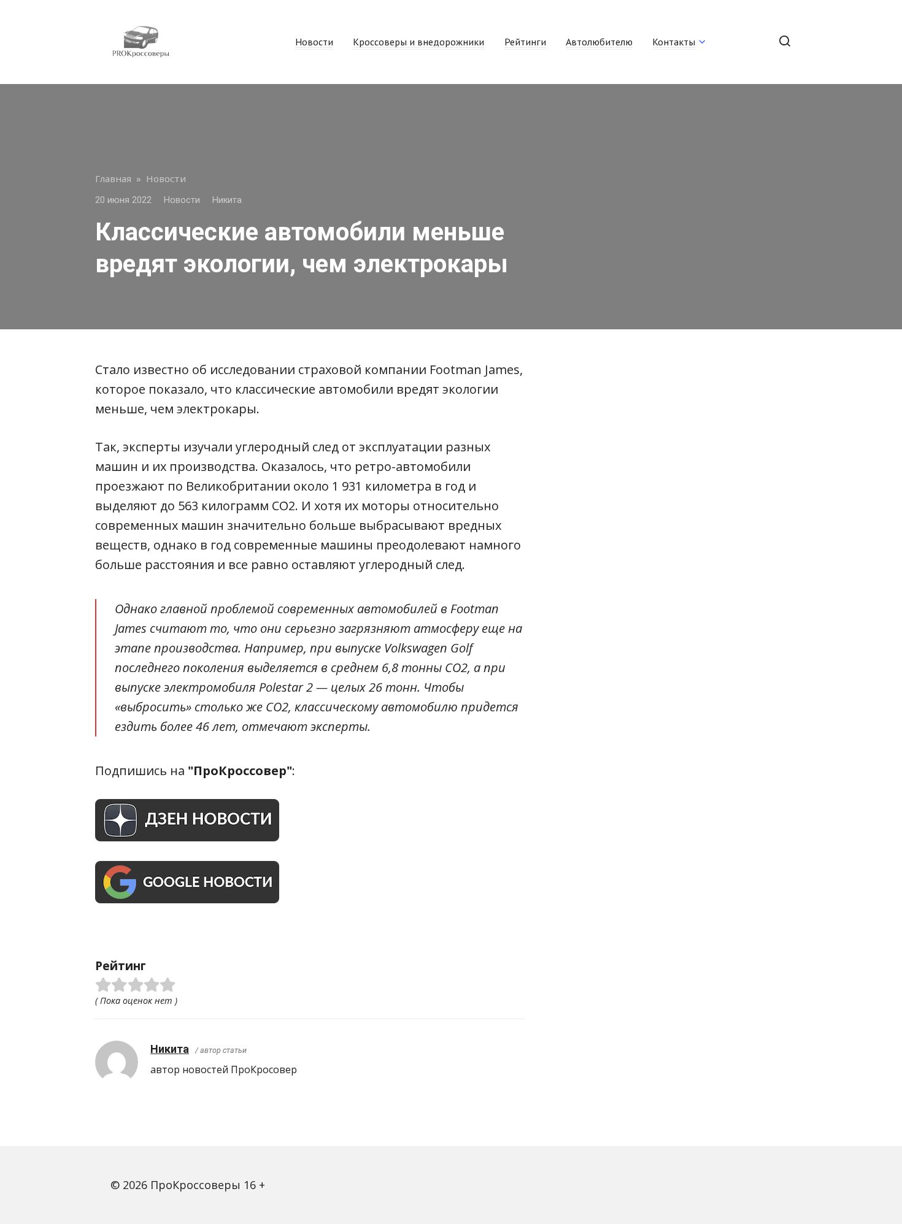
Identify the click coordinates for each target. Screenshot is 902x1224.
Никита (169, 1048)
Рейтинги (525, 42)
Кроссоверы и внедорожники (418, 42)
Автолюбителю (599, 42)
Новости (314, 42)
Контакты (673, 42)
